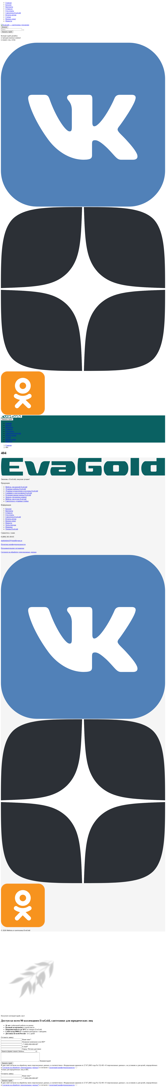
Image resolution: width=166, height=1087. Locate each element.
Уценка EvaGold (11, 529)
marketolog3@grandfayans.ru (11, 541)
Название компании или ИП (33, 1042)
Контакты (9, 7)
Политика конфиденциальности (13, 544)
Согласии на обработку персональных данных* (20, 1068)
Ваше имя (26, 1039)
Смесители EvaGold (13, 13)
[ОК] (23, 414)
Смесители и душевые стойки (17, 501)
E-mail (25, 1047)
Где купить (9, 11)
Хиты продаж (10, 525)
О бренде (9, 9)
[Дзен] (83, 370)
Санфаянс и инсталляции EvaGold (18, 493)
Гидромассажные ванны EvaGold (18, 495)
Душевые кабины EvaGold (15, 489)
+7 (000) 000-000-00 (30, 1044)
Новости (8, 21)
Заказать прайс (7, 32)
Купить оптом (10, 15)
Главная (8, 3)
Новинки (9, 527)
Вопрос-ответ (10, 19)
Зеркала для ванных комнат (16, 497)
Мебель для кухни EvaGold (15, 499)
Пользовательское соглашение (12, 548)
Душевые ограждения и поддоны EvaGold (21, 491)
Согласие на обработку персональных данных (18, 552)
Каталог (8, 5)
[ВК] (83, 206)
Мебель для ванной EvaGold (16, 487)
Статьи (8, 17)
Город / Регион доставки (31, 1049)
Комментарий (45, 1061)
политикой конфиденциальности (62, 1068)
